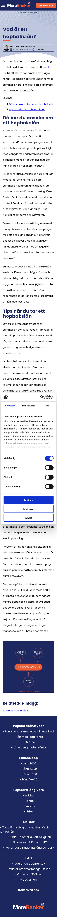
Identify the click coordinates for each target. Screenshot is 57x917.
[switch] (49, 467)
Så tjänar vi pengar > (28, 12)
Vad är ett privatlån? (15, 710)
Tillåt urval (28, 508)
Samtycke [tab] (10, 405)
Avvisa (28, 517)
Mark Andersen (28, 46)
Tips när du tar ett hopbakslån (27, 109)
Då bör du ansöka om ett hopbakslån (31, 104)
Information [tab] (28, 405)
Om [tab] (47, 405)
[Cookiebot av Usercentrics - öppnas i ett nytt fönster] (41, 397)
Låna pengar (46, 5)
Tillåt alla (28, 500)
